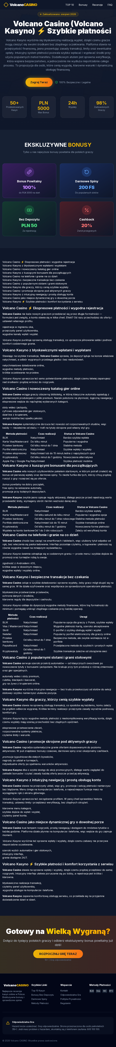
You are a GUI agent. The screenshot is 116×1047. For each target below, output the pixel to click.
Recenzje (97, 4)
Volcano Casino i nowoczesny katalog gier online (30, 269)
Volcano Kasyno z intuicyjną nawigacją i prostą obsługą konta (37, 294)
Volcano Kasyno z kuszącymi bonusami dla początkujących (36, 272)
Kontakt (64, 990)
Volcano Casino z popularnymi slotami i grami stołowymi (34, 283)
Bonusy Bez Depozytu (42, 995)
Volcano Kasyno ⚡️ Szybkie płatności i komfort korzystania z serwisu (42, 301)
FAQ (110, 4)
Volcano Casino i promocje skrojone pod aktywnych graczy (36, 290)
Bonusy (83, 4)
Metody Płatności (40, 1003)
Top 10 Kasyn (38, 990)
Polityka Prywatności (70, 999)
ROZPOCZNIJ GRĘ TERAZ (58, 954)
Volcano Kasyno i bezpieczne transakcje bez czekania (33, 279)
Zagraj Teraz (39, 82)
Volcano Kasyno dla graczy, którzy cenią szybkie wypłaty (35, 287)
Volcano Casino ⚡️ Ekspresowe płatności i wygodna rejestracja (38, 261)
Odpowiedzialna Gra (70, 995)
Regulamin (65, 1003)
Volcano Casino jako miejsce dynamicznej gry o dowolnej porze (38, 297)
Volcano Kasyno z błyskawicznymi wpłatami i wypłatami (34, 265)
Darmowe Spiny (39, 999)
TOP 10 (69, 4)
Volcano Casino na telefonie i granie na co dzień (29, 276)
